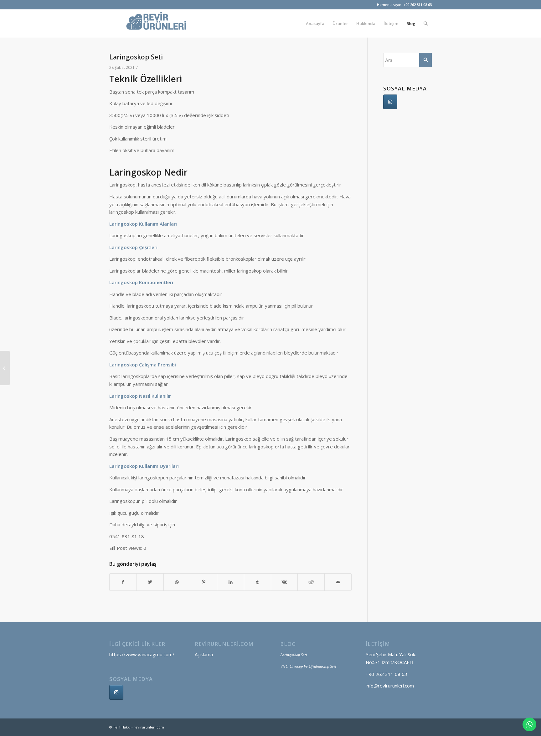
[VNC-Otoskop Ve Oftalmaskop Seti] (5, 368)
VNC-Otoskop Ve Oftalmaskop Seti (308, 666)
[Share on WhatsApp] (177, 582)
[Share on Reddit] (311, 582)
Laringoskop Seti (136, 57)
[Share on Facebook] (123, 582)
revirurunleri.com (149, 727)
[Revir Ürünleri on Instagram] (390, 102)
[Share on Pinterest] (203, 582)
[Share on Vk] (284, 582)
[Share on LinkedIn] (230, 582)
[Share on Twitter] (150, 582)
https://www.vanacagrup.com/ (141, 654)
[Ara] (426, 23)
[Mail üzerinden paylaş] (338, 582)
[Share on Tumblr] (257, 582)
